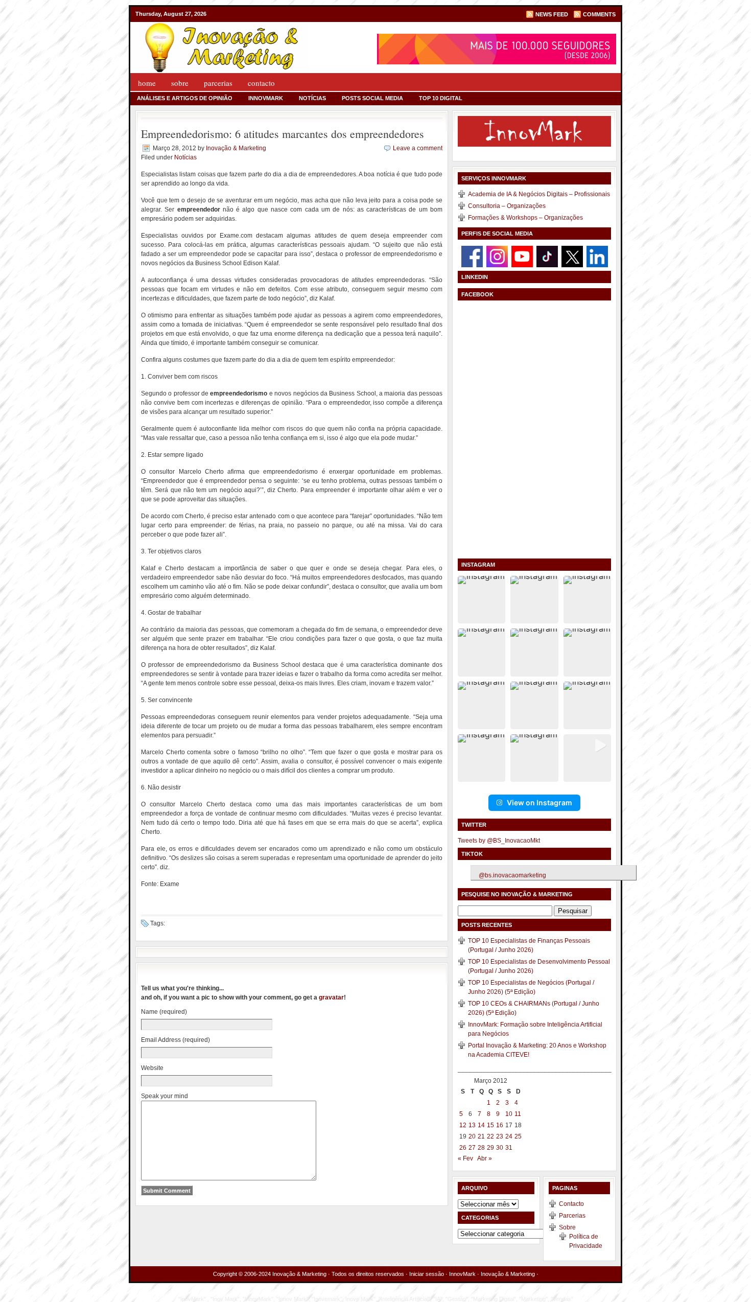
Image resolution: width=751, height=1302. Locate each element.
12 (462, 1125)
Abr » (484, 1158)
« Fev (465, 1158)
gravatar (331, 997)
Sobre (180, 83)
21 (481, 1136)
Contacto (261, 83)
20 (472, 1136)
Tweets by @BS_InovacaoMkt (499, 840)
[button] (481, 599)
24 (508, 1136)
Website (152, 1068)
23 (499, 1136)
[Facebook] (472, 256)
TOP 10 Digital (440, 98)
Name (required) (164, 1011)
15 (490, 1125)
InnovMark (265, 98)
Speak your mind (164, 1096)
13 (472, 1125)
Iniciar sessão (426, 1274)
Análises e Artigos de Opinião (184, 98)
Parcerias (218, 83)
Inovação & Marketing (236, 148)
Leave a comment (417, 148)
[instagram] (497, 256)
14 (481, 1125)
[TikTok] (547, 256)
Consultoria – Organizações (507, 206)
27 (472, 1147)
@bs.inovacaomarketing (512, 875)
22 (490, 1136)
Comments (599, 14)
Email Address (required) (175, 1039)
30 (499, 1147)
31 (508, 1147)
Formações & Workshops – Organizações (525, 217)
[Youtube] (522, 256)
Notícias (312, 98)
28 (481, 1147)
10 (508, 1114)
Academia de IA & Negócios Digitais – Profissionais (539, 194)
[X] (572, 256)
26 (462, 1147)
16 (499, 1125)
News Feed (551, 14)
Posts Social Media (372, 98)
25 (518, 1136)
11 (517, 1114)
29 (490, 1147)
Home (147, 83)
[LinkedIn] (597, 256)
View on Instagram (539, 802)
